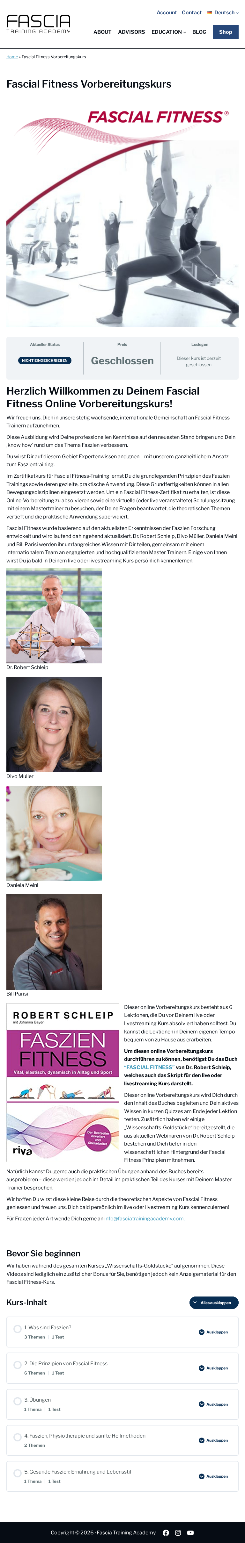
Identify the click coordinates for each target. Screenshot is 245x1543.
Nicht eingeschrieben (45, 360)
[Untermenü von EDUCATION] (184, 32)
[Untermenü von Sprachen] (237, 12)
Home (12, 56)
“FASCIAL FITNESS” (149, 1067)
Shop (225, 32)
